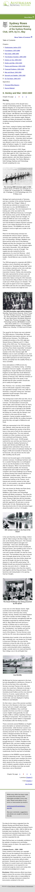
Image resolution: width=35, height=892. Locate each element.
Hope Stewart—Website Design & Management (20, 886)
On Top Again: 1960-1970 (13, 78)
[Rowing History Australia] (16, 7)
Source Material (9, 88)
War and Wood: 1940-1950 (13, 72)
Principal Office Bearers (12, 85)
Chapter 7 (29, 781)
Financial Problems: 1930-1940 (14, 69)
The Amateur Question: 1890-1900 (15, 57)
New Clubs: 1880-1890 (12, 53)
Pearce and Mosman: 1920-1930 (15, 66)
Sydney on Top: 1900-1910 (13, 60)
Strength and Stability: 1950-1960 (15, 75)
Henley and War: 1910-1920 (13, 63)
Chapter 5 (29, 777)
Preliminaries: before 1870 (13, 47)
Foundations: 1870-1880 (12, 50)
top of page (28, 784)
